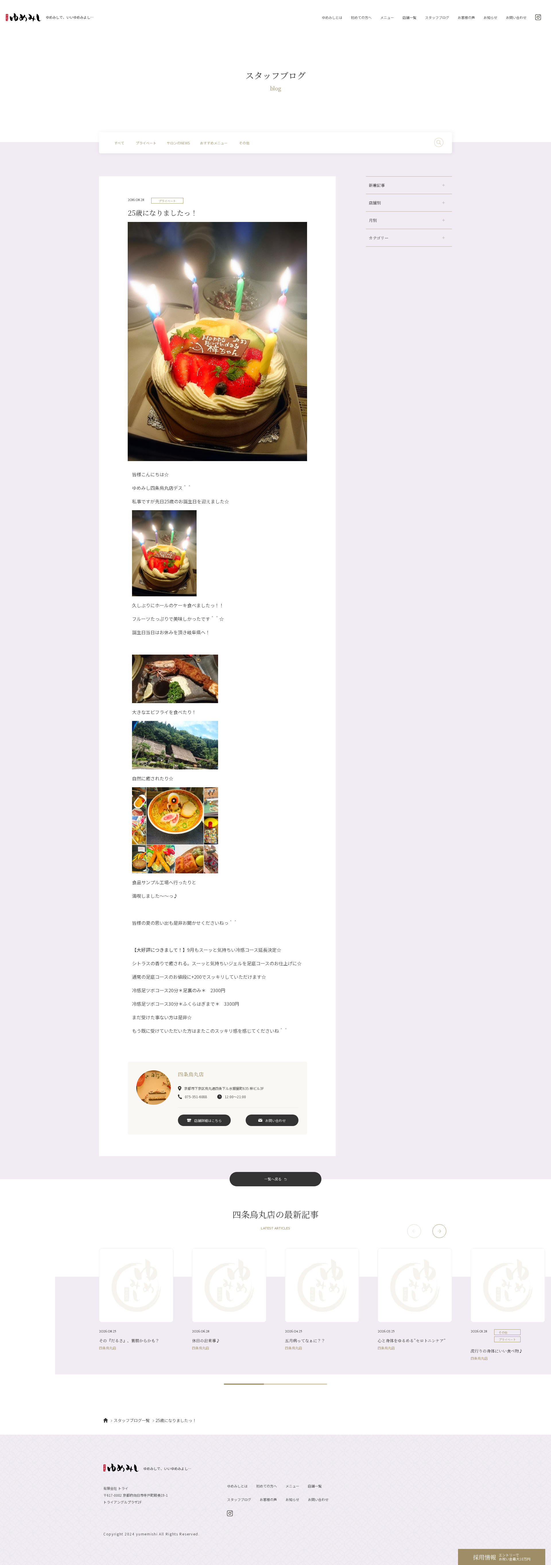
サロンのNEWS (178, 142)
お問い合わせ (516, 17)
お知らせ (490, 17)
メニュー (387, 17)
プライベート (146, 142)
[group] (136, 1299)
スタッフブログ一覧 (132, 1420)
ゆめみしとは (332, 17)
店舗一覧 (409, 17)
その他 (244, 142)
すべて (119, 142)
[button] (439, 1231)
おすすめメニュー (214, 142)
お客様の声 (466, 17)
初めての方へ (361, 17)
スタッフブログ (437, 17)
